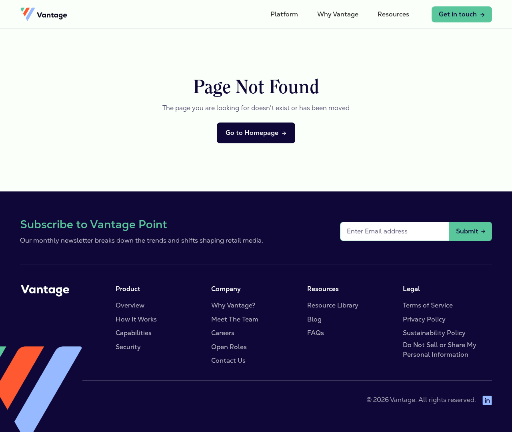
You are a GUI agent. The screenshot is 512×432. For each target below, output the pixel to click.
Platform (284, 14)
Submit (467, 231)
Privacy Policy (424, 319)
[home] (43, 14)
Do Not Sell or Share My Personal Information (439, 350)
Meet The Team (234, 319)
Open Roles (229, 347)
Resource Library (332, 305)
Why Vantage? (233, 305)
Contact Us (228, 360)
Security (128, 347)
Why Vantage (337, 14)
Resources (393, 14)
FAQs (315, 333)
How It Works (136, 319)
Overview (130, 305)
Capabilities (134, 333)
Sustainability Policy (434, 333)
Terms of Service (428, 305)
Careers (222, 333)
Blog (314, 319)
